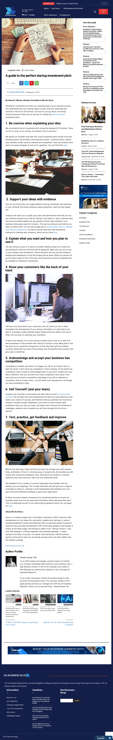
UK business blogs (55, 578)
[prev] (102, 3)
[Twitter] (26, 83)
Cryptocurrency (68, 604)
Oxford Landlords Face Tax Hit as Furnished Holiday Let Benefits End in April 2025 (93, 76)
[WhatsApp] (36, 83)
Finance (86, 44)
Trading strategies (50, 604)
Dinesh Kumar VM (17, 92)
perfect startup (58, 114)
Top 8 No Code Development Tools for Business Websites (92, 152)
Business (18, 604)
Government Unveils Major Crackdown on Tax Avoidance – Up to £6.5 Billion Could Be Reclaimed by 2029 (93, 62)
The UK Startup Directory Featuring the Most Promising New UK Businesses (93, 164)
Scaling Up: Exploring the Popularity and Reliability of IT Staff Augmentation (30, 610)
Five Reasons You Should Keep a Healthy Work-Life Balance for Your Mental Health (41, 700)
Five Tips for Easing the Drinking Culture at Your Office (40, 717)
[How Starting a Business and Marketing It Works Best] (93, 114)
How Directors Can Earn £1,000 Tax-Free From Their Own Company (93, 49)
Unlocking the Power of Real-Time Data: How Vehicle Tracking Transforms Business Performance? (13, 612)
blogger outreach (47, 561)
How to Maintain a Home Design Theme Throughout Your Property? (41, 725)
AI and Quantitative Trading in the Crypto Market (63, 610)
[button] (95, 11)
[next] (106, 3)
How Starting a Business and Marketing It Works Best (92, 128)
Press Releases (89, 26)
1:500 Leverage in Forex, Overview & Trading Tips (47, 609)
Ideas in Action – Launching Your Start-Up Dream (92, 175)
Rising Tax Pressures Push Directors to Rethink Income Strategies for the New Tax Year (93, 89)
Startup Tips (14, 70)
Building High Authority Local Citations (50, 564)
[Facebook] (21, 83)
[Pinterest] (31, 83)
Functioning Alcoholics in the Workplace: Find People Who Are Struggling (42, 709)
